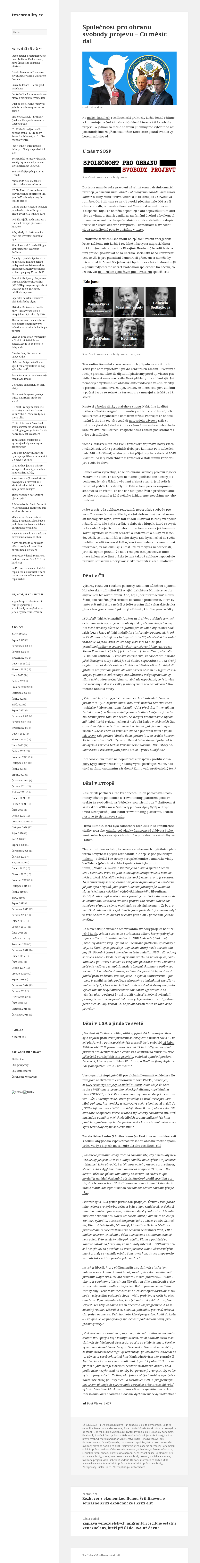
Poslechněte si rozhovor (123, 458)
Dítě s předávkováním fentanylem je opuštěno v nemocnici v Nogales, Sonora (29, 456)
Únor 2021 (17, 809)
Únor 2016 (17, 1003)
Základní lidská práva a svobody (144, 1463)
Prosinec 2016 (20, 973)
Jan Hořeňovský (154, 1435)
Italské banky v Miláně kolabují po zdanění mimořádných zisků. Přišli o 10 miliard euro (29, 210)
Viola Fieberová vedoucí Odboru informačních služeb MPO (135, 1460)
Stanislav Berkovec (159, 1456)
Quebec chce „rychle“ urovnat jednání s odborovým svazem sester (28, 107)
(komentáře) (21, 1071)
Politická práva (90, 1449)
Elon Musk (99, 1432)
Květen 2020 (19, 862)
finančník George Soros (108, 1435)
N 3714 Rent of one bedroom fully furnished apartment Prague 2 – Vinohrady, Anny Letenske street (29, 195)
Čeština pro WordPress (25, 1076)
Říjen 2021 (18, 768)
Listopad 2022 (20, 693)
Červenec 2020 (20, 850)
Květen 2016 (19, 997)
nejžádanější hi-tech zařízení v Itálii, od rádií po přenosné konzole (29, 223)
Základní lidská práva (113, 1463)
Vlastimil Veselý (91, 1463)
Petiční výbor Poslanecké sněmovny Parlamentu (148, 1446)
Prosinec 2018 (20, 944)
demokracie (115, 1428)
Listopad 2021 (20, 763)
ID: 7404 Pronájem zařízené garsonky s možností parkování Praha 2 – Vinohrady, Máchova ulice (29, 412)
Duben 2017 (18, 956)
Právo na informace (161, 1449)
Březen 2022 (19, 739)
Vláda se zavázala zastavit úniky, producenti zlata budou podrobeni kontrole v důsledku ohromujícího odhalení (29, 522)
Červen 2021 (19, 786)
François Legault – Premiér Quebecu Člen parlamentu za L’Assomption (28, 120)
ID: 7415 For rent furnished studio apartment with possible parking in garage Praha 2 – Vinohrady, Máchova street (29, 429)
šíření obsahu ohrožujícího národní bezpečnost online (124, 1453)
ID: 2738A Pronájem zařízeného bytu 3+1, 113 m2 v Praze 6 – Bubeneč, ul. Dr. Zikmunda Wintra (28, 135)
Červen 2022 (19, 722)
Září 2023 (17, 634)
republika (87, 1453)
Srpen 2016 (18, 979)
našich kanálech (98, 117)
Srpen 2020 (18, 845)
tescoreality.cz (27, 15)
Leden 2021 (18, 815)
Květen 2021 (19, 792)
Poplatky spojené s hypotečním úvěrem (28, 610)
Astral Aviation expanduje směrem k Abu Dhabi (29, 377)
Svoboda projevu (92, 1460)
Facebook (87, 1435)
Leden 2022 (18, 751)
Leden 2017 (18, 967)
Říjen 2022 (18, 698)
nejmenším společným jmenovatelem (125, 272)
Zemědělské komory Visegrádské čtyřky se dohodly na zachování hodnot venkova (29, 162)
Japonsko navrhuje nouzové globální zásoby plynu (27, 299)
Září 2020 (17, 839)
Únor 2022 (17, 745)
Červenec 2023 (20, 646)
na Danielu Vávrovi (143, 420)
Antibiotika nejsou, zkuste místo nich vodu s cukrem (26, 182)
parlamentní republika (133, 1442)
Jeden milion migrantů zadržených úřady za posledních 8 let (29, 149)
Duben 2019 (18, 921)
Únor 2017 (17, 962)
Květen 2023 (19, 657)
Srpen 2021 (18, 774)
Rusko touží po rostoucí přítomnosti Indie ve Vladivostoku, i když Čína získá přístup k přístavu (29, 61)
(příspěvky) (20, 1065)
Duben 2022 (18, 733)
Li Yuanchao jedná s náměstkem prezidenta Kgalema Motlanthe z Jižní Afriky (29, 469)
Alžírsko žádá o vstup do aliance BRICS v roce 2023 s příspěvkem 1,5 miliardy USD (28, 311)
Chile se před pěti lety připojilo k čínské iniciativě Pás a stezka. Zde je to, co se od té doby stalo (29, 342)
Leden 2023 (18, 681)
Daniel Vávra (101, 1428)
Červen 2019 (19, 915)
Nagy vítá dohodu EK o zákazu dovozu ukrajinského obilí (29, 535)
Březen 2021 (19, 804)
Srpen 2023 (18, 640)
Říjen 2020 (18, 833)
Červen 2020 (19, 856)
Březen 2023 (19, 669)
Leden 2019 (18, 938)
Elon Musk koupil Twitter (119, 1432)
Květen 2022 (19, 727)
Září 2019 (17, 897)
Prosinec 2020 (20, 821)
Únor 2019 (17, 932)
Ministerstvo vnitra (130, 1439)
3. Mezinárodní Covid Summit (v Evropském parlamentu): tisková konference (29, 508)
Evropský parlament (162, 1432)
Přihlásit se (18, 1059)
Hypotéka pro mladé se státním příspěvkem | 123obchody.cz (27, 605)
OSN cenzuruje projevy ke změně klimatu (114, 1085)
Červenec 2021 (20, 780)
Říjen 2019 (18, 891)
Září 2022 (17, 704)
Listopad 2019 (20, 886)
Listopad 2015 (20, 1008)
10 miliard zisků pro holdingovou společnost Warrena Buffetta (29, 249)
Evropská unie (142, 1432)
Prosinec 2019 (20, 880)
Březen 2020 (19, 874)
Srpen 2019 (18, 903)
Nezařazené (19, 1037)
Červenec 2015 (20, 1014)
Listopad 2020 (20, 827)
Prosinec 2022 (20, 687)
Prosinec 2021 (20, 757)
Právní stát (143, 1449)
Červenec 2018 (20, 950)
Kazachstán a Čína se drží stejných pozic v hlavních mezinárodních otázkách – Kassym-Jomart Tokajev (29, 484)
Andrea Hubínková (113, 1425)
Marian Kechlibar (109, 1439)
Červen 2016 (19, 991)
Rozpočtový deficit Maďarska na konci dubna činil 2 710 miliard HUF (29, 559)
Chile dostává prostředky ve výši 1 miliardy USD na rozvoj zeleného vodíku (28, 366)
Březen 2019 (19, 926)
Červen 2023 (19, 652)
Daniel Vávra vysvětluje (99, 472)
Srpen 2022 (18, 710)
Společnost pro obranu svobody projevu (125, 1456)
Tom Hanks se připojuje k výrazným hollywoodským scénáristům (27, 443)
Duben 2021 (18, 798)
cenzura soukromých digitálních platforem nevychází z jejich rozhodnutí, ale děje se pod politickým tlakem (129, 853)
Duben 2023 (18, 663)
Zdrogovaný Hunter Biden (96, 1467)
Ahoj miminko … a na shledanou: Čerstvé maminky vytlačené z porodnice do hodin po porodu (29, 326)
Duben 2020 (18, 868)
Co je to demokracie (150, 1425)
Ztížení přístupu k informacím (128, 1467)
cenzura (133, 1425)
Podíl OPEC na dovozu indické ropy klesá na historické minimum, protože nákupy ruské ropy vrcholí (29, 574)
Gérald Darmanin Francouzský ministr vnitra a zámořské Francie (29, 75)
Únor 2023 (17, 675)
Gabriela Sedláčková (133, 1435)
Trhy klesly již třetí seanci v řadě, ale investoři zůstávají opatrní (27, 236)
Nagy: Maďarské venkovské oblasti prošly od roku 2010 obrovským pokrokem (27, 546)
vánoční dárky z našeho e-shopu (118, 406)
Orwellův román (111, 1442)
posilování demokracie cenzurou (118, 1449)
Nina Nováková (150, 1439)
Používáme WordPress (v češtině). (101, 1555)
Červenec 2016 (20, 985)
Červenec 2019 (20, 909)
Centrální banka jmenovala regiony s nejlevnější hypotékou (29, 96)
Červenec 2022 (20, 716)
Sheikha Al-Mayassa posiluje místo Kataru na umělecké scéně (28, 397)
